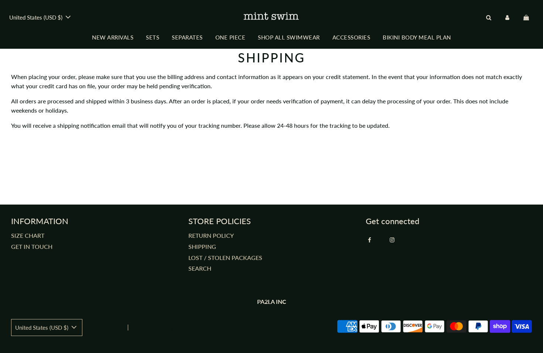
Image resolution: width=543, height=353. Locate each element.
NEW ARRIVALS (112, 37)
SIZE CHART (27, 235)
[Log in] (507, 17)
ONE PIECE (230, 37)
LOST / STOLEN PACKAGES (225, 257)
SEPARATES (187, 37)
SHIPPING (202, 246)
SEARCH (199, 268)
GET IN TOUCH (31, 246)
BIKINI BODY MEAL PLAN (417, 37)
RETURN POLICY (211, 235)
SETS (152, 37)
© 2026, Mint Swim (101, 328)
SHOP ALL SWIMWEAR (289, 37)
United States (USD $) (36, 17)
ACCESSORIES (351, 37)
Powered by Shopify (153, 328)
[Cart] (527, 17)
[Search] (488, 17)
